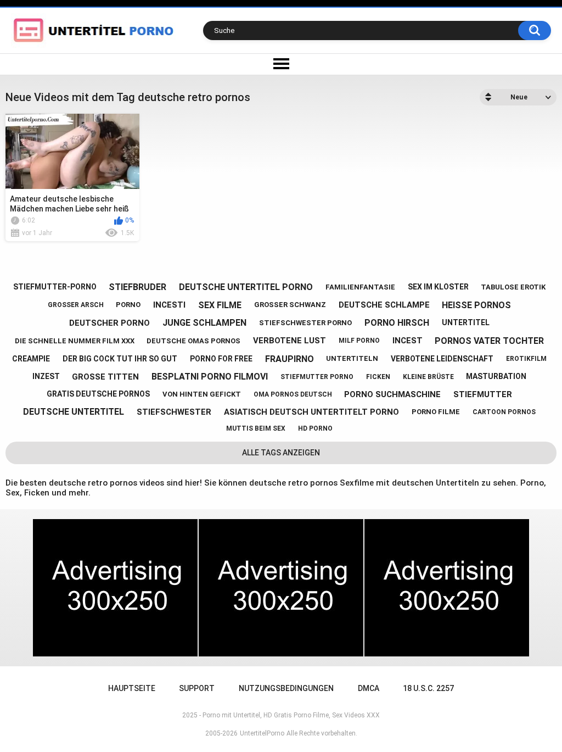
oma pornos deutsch (293, 394)
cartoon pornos (504, 412)
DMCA (368, 688)
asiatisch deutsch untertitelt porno (311, 412)
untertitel (466, 322)
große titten (105, 377)
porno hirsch (396, 322)
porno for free (221, 358)
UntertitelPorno (262, 733)
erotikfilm (526, 359)
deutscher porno (109, 323)
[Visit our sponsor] (115, 587)
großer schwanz (290, 304)
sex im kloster (438, 286)
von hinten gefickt (201, 394)
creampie (31, 358)
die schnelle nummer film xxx (74, 341)
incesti (169, 305)
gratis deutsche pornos (98, 393)
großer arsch (76, 305)
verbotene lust (289, 341)
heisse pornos (476, 305)
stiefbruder (137, 287)
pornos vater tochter (489, 341)
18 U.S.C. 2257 (428, 688)
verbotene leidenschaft (442, 358)
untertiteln (352, 358)
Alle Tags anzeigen (281, 452)
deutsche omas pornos (193, 341)
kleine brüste (428, 377)
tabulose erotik (513, 287)
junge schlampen (204, 322)
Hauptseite (131, 688)
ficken (378, 377)
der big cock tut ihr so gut (120, 358)
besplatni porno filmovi (209, 376)
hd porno (315, 428)
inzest (46, 376)
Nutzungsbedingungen (286, 688)
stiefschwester (174, 412)
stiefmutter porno (316, 377)
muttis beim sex (255, 428)
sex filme (219, 305)
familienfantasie (360, 287)
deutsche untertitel (73, 411)
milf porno (359, 340)
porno (128, 304)
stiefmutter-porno (55, 286)
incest (407, 341)
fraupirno (289, 359)
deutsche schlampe (384, 305)
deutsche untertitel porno (246, 287)
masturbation (496, 376)
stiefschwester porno (305, 323)
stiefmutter (482, 394)
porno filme (436, 412)
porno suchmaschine (392, 394)
